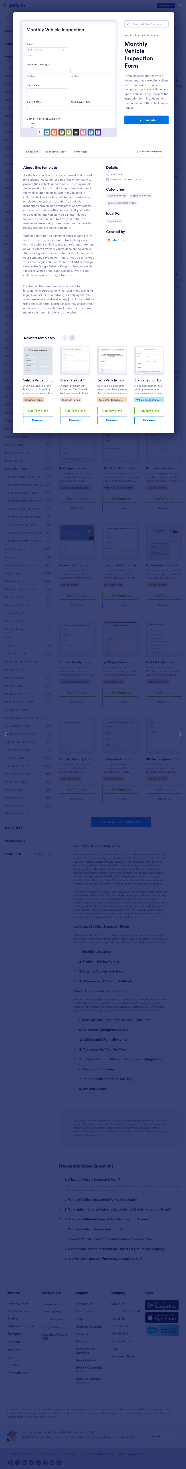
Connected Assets (56, 151)
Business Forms (71, 400)
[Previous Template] (6, 734)
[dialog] (93, 734)
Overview (32, 151)
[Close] (179, 5)
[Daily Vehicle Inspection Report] (112, 360)
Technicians (114, 221)
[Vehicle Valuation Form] (38, 360)
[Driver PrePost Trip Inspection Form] (75, 360)
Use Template (147, 120)
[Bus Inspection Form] (149, 360)
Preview (38, 420)
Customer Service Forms (109, 400)
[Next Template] (180, 734)
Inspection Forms (141, 195)
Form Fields (81, 151)
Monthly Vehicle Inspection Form (138, 54)
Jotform (118, 240)
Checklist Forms (116, 195)
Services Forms (34, 400)
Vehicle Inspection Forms (141, 35)
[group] (38, 388)
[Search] (128, 24)
